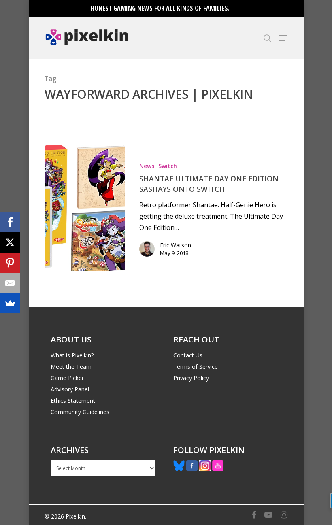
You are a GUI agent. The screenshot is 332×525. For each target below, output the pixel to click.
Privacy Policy (191, 378)
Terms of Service (195, 366)
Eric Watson (175, 245)
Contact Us (187, 355)
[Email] (10, 283)
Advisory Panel (70, 389)
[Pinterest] (10, 263)
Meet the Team (71, 366)
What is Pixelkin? (72, 355)
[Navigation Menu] (283, 38)
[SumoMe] (10, 303)
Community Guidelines (80, 412)
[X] (10, 242)
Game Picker (67, 378)
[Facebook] (10, 222)
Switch (167, 166)
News (146, 166)
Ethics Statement (73, 400)
